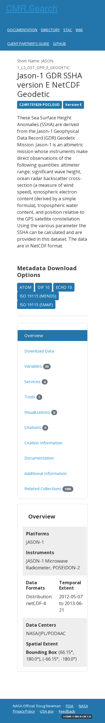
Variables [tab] (36, 366)
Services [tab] (34, 381)
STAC (67, 29)
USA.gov (46, 711)
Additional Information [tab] (45, 473)
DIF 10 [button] (44, 287)
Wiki (79, 29)
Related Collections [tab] (47, 488)
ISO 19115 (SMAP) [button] (36, 304)
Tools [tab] (32, 396)
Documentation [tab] (39, 458)
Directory (50, 29)
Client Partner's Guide (28, 43)
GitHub (59, 43)
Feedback (67, 711)
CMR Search (31, 7)
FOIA (69, 705)
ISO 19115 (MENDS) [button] (38, 296)
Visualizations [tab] (39, 412)
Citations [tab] (35, 427)
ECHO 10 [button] (64, 287)
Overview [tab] (33, 335)
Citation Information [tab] (43, 442)
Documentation (22, 29)
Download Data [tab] (39, 351)
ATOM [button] (25, 287)
